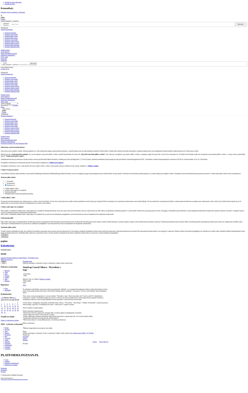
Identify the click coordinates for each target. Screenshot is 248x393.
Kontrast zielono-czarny (12, 43)
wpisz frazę (7, 24)
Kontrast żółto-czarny (11, 38)
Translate (15, 105)
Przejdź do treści (10, 4)
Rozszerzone (11, 183)
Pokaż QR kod (103, 342)
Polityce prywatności (56, 162)
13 (13, 306)
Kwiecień (8, 335)
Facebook (4, 59)
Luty (6, 331)
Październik (8, 345)
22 (18, 308)
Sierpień (7, 342)
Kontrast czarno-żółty (11, 40)
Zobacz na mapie (45, 279)
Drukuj (95, 342)
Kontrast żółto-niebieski (12, 45)
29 (18, 310)
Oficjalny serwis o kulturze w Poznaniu (13, 12)
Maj (6, 336)
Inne (6, 279)
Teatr (6, 272)
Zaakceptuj (5, 237)
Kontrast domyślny (10, 33)
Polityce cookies (93, 166)
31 (5, 312)
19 (10, 308)
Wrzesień (7, 343)
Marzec (7, 333)
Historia (7, 281)
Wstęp (7, 328)
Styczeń (7, 329)
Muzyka (7, 270)
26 (10, 310)
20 (13, 308)
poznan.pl (4, 258)
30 (2, 312)
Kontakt (7, 361)
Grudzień (7, 349)
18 (7, 308)
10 (5, 306)
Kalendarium (7, 245)
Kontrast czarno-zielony (12, 41)
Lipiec (7, 340)
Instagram (4, 60)
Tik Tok (15, 143)
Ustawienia (5, 235)
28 (15, 310)
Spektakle (8, 290)
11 (7, 306)
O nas (6, 360)
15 (18, 306)
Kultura (9, 258)
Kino (6, 288)
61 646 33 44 (5, 69)
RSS (26, 143)
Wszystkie (10, 181)
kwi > (14, 298)
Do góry (25, 343)
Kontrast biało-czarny (11, 36)
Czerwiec (7, 338)
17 (5, 308)
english (3, 19)
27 (13, 310)
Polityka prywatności (11, 365)
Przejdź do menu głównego (13, 2)
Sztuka (7, 277)
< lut (2, 298)
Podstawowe (11, 185)
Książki (7, 276)
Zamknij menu (5, 50)
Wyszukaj (240, 24)
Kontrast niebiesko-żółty (12, 47)
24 (5, 310)
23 (2, 310)
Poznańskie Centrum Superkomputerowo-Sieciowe (14, 379)
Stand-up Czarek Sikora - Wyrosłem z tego (25, 258)
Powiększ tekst (27, 261)
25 (7, 310)
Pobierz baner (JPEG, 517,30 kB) (83, 333)
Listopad (7, 347)
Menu (2, 107)
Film (6, 274)
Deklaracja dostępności (12, 363)
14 (15, 306)
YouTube (10, 143)
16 (2, 308)
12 (10, 306)
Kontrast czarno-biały (11, 34)
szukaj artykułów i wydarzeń (10, 64)
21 (15, 308)
